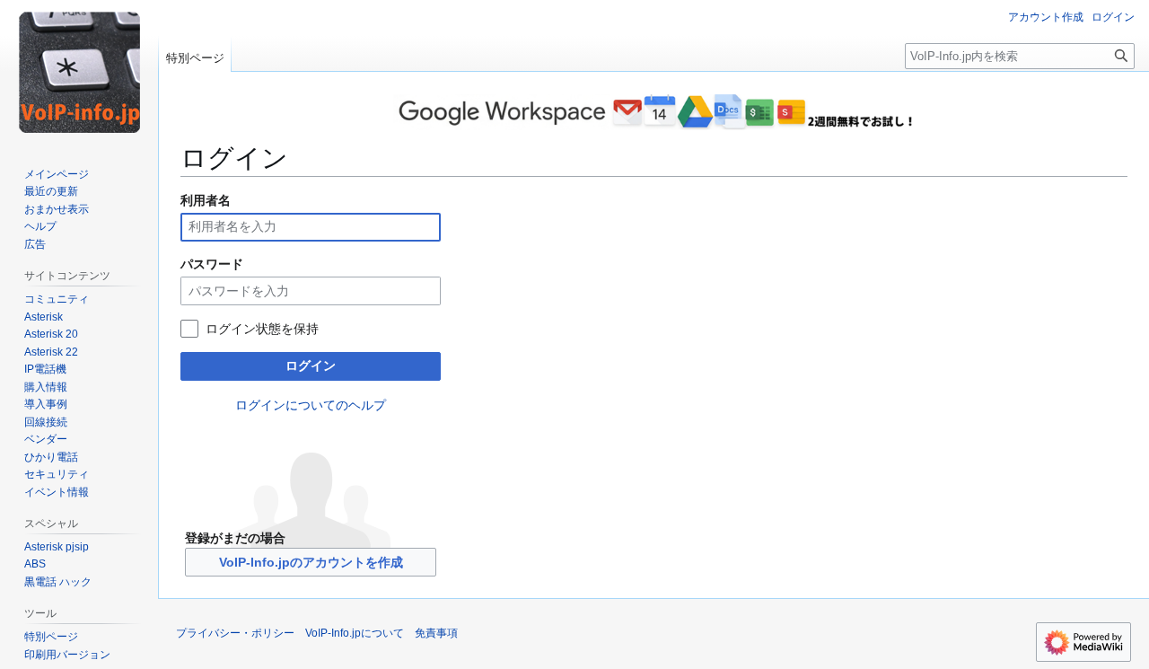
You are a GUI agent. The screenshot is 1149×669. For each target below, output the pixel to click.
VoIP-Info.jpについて (354, 633)
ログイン (310, 365)
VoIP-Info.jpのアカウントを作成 (311, 562)
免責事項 (436, 633)
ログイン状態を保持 (262, 328)
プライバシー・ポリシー (235, 633)
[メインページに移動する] (79, 72)
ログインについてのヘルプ (310, 405)
